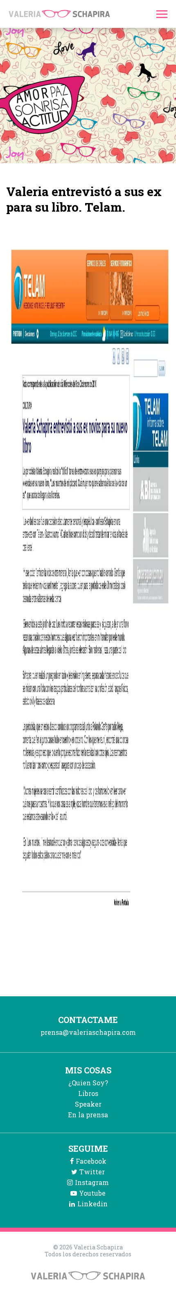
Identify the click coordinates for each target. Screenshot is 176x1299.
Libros (88, 1093)
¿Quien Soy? (88, 1082)
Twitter (92, 1171)
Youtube (92, 1193)
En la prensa (88, 1114)
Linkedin (92, 1203)
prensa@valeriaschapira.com (88, 1032)
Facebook (91, 1161)
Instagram (92, 1182)
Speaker (88, 1104)
